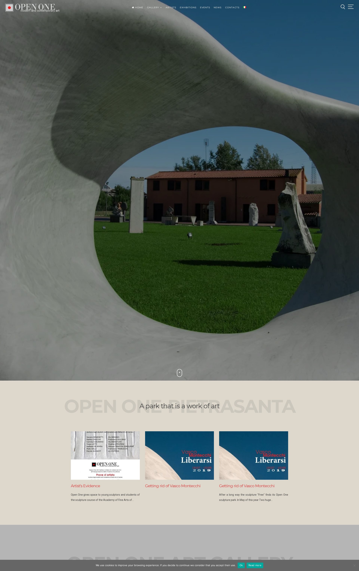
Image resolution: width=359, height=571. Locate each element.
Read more (254, 565)
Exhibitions (188, 7)
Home (139, 7)
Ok (241, 565)
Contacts (232, 7)
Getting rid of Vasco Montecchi (172, 485)
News (217, 7)
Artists (171, 7)
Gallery (153, 7)
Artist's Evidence (85, 485)
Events (205, 7)
